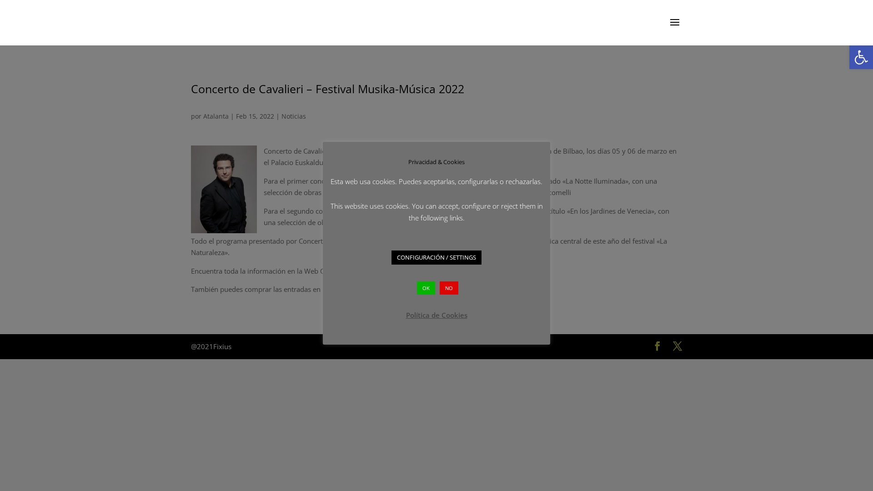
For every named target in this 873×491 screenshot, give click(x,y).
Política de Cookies (436, 315)
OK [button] (426, 288)
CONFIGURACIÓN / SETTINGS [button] (436, 257)
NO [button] (449, 288)
